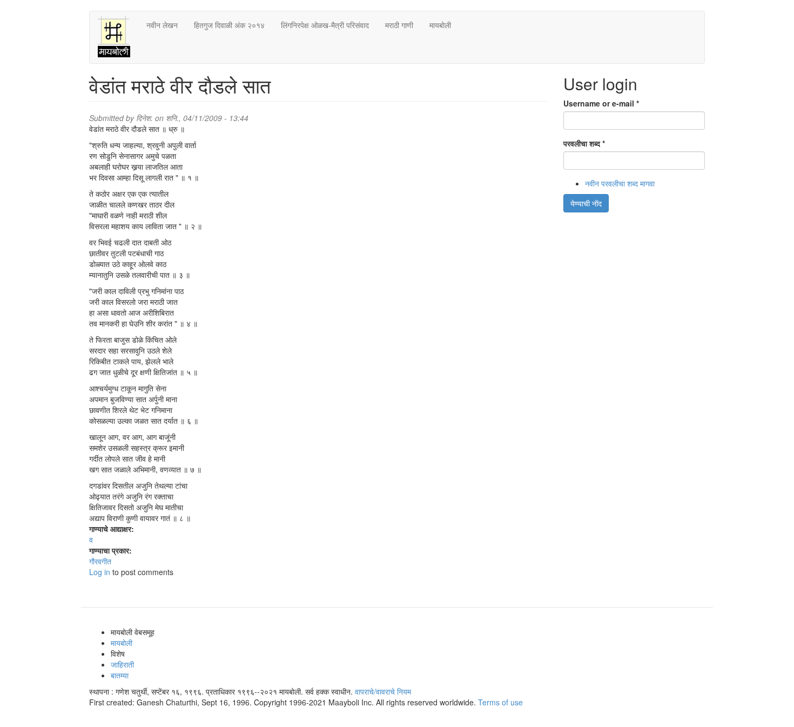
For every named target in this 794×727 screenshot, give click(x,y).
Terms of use (500, 702)
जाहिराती (122, 664)
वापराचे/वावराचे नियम (383, 691)
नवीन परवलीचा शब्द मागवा (620, 183)
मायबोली (440, 24)
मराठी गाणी (399, 24)
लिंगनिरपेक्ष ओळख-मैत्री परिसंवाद (325, 24)
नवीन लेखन (162, 24)
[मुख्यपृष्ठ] (118, 37)
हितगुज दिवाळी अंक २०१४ (229, 24)
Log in (99, 571)
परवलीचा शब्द (584, 143)
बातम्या (120, 675)
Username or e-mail (601, 103)
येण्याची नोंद (586, 203)
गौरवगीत (100, 561)
